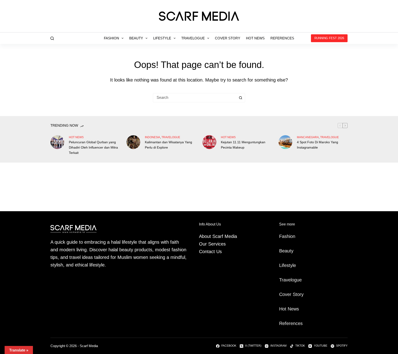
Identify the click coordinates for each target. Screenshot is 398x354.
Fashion (111, 38)
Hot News (255, 38)
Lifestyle (162, 38)
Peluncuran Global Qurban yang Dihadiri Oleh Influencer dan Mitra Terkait (93, 147)
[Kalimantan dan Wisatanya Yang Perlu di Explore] (133, 142)
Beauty (136, 38)
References (282, 38)
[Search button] (240, 97)
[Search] (52, 38)
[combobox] (194, 97)
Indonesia (152, 137)
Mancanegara (308, 137)
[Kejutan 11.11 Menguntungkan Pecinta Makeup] (209, 142)
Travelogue (193, 38)
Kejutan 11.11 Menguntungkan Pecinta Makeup (243, 144)
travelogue (170, 137)
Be (282, 250)
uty (290, 250)
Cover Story (227, 38)
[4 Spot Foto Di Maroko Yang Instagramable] (285, 142)
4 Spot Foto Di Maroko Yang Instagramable (317, 144)
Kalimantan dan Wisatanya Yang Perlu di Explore (168, 144)
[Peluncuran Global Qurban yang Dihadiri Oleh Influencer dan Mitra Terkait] (57, 142)
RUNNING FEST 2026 (329, 38)
